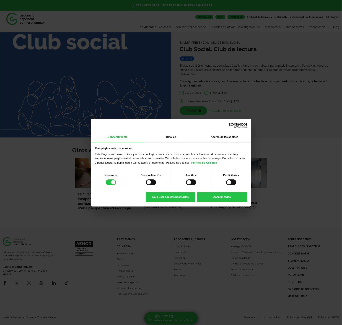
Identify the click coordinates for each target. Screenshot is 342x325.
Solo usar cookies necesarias (170, 197)
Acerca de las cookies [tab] (224, 136)
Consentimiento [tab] (118, 136)
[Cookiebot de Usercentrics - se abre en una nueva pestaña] (231, 125)
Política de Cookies (204, 162)
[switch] (151, 182)
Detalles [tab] (171, 136)
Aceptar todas (222, 197)
